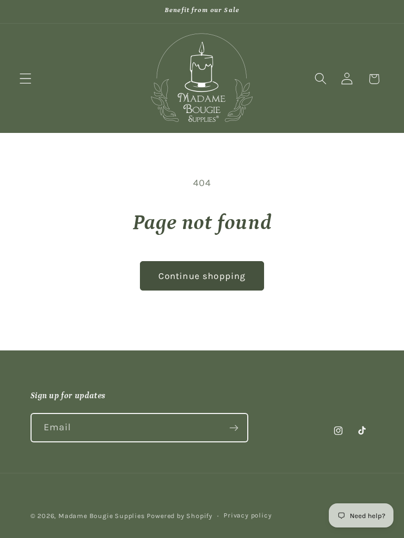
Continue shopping (202, 276)
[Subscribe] (233, 427)
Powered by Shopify (180, 516)
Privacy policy (247, 515)
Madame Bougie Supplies (101, 516)
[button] (25, 79)
